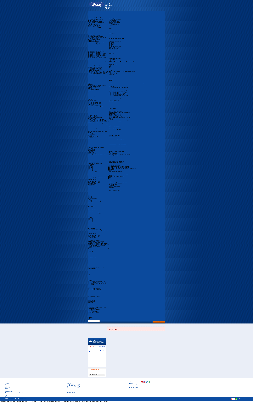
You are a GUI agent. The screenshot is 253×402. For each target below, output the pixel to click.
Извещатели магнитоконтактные (94, 66)
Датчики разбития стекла (92, 64)
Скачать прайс (107, 7)
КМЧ (88, 91)
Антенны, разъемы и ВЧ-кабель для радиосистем (97, 55)
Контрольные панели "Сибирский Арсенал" (96, 42)
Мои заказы (130, 383)
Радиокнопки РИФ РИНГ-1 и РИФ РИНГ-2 (95, 50)
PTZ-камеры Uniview (91, 164)
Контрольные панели (92, 40)
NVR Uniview (90, 165)
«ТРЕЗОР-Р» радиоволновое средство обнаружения (97, 72)
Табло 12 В (90, 98)
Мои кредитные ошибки (132, 384)
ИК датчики (90, 59)
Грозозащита (90, 90)
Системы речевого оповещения (115, 17)
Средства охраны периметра (93, 70)
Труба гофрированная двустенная (94, 156)
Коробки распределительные (93, 89)
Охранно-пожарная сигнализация (94, 12)
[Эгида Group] (96, 6)
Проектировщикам (109, 5)
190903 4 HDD (90, 168)
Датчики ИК (90, 80)
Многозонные (90, 139)
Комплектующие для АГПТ (93, 114)
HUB (88, 180)
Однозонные (90, 141)
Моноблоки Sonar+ (91, 134)
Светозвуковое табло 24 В (92, 100)
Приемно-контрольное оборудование (95, 69)
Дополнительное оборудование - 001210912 (96, 36)
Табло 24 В (90, 99)
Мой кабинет (131, 381)
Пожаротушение (112, 13)
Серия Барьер (90, 84)
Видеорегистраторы (91, 175)
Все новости (102, 346)
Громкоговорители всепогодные (94, 129)
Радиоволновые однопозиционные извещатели (97, 85)
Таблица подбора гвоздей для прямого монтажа (97, 154)
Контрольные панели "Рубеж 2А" (94, 43)
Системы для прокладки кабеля (115, 19)
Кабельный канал (91, 148)
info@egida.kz (72, 392)
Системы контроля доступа (114, 21)
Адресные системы (91, 20)
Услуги (106, 6)
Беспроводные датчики (92, 14)
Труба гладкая (90, 157)
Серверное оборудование (92, 179)
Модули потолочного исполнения (94, 113)
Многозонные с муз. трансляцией (94, 140)
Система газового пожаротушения (94, 105)
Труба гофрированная (92, 155)
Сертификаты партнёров (10, 390)
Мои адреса (130, 386)
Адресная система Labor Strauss (94, 39)
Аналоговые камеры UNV (92, 171)
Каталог (6, 395)
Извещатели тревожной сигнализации (95, 67)
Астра (89, 49)
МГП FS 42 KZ (90, 109)
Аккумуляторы (111, 14)
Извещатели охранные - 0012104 (94, 26)
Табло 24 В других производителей (94, 103)
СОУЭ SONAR (90, 133)
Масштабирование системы (93, 136)
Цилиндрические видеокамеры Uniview (95, 163)
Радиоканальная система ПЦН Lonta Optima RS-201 (97, 53)
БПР (88, 92)
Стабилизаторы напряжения (114, 22)
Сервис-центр (108, 4)
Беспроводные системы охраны (94, 45)
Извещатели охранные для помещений (95, 58)
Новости (6, 396)
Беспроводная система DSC (93, 46)
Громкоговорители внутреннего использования (96, 128)
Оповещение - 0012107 (92, 30)
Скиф (89, 82)
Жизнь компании (8, 394)
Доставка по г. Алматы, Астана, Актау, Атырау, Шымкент (15, 392)
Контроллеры (90, 185)
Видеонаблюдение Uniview (93, 160)
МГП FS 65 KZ (90, 108)
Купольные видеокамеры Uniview (94, 162)
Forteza (89, 83)
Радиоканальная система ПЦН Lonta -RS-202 (96, 54)
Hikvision (110, 25)
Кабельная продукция (113, 18)
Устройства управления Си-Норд (94, 18)
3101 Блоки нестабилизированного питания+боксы (97, 120)
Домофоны (90, 188)
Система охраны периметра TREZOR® (95, 68)
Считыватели (90, 186)
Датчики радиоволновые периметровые (95, 81)
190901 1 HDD (90, 166)
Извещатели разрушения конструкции (95, 65)
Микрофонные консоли (92, 137)
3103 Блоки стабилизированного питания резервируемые (99, 121)
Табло (89, 97)
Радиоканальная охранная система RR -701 (96, 51)
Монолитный (90, 145)
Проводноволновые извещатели (94, 86)
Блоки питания (90, 75)
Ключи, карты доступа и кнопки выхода (95, 187)
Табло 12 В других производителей (94, 102)
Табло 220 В (90, 101)
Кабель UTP (90, 146)
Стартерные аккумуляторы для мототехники (96, 119)
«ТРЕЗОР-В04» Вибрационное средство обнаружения (98, 71)
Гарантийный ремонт (9, 391)
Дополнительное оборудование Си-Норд (95, 19)
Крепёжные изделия (91, 149)
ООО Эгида (7, 388)
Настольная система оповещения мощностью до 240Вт (98, 124)
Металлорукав (90, 151)
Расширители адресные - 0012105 (94, 27)
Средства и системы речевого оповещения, (96, 122)
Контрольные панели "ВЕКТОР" (93, 41)
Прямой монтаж (91, 152)
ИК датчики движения (92, 60)
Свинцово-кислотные (92, 118)
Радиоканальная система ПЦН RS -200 (95, 52)
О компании (107, 8)
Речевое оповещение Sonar (93, 143)
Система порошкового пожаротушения (95, 117)
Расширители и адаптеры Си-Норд (94, 17)
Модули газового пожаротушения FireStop (95, 106)
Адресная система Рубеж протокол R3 (95, 21)
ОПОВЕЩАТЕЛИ (91, 104)
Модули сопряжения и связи (93, 24)
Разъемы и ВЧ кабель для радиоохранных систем (97, 57)
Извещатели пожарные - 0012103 (94, 25)
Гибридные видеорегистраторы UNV (94, 176)
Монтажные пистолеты (92, 153)
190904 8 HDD (90, 169)
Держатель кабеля (91, 150)
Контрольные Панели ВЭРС (93, 44)
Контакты (106, 9)
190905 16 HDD (90, 170)
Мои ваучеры (130, 388)
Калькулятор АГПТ (108, 3)
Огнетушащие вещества (92, 115)
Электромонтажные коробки (93, 159)
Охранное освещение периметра (94, 77)
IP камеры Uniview (91, 161)
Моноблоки (90, 138)
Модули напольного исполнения (94, 107)
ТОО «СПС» (7, 387)
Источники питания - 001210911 (94, 35)
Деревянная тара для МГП (93, 116)
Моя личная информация (133, 387)
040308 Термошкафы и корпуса (93, 93)
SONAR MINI (90, 144)
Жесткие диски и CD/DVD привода (94, 181)
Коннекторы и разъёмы (92, 183)
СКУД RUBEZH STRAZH (92, 184)
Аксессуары (90, 76)
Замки (89, 191)
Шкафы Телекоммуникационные (94, 182)
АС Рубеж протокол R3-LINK (93, 38)
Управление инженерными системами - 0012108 (97, 37)
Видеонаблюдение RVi (92, 172)
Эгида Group (7, 386)
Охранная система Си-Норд (93, 13)
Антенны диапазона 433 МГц (93, 56)
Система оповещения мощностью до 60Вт (96, 123)
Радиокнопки (90, 48)
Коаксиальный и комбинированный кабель (96, 147)
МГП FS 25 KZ (90, 112)
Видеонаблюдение (112, 20)
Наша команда (8, 384)
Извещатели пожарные (92, 96)
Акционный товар (112, 23)
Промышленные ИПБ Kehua (114, 24)
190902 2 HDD (90, 167)
